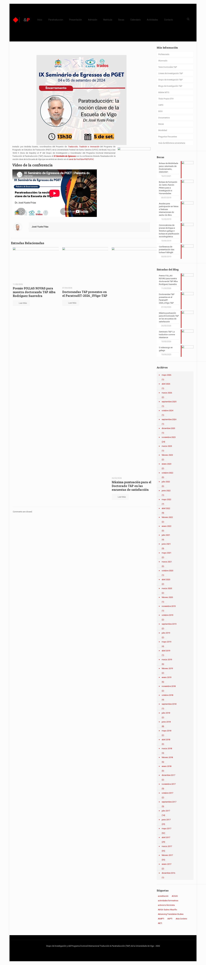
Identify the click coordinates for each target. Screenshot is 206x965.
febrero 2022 (167, 517)
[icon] (104, 950)
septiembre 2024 (169, 419)
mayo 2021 (166, 553)
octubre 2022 (167, 473)
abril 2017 (166, 837)
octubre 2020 (167, 570)
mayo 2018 (166, 731)
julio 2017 (166, 811)
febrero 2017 (167, 855)
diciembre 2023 (168, 428)
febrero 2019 (167, 668)
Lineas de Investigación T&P (170, 73)
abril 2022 (166, 508)
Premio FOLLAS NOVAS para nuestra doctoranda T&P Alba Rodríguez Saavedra (34, 292)
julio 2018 (166, 713)
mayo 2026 (166, 375)
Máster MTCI (163, 92)
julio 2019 (166, 633)
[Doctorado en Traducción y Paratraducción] (21, 20)
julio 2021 (166, 535)
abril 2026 (166, 384)
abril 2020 (166, 579)
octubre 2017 (167, 793)
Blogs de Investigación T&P (170, 86)
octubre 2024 (167, 410)
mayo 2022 (166, 499)
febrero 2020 (167, 597)
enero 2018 (166, 766)
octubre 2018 (167, 695)
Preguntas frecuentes (167, 137)
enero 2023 (166, 464)
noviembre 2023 (169, 437)
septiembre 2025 (169, 402)
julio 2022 (166, 482)
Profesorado (163, 54)
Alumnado (162, 61)
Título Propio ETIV (166, 99)
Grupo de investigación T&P (170, 80)
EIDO (160, 111)
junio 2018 (166, 722)
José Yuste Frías (40, 226)
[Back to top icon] (191, 959)
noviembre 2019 (169, 606)
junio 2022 (166, 490)
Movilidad (162, 130)
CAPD (160, 105)
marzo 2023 (167, 446)
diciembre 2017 (168, 775)
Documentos (164, 118)
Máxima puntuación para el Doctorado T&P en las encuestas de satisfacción (131, 486)
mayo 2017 (166, 828)
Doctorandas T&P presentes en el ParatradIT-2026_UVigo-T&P (84, 294)
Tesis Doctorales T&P (167, 67)
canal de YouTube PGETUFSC (81, 159)
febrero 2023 (167, 455)
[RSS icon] (108, 950)
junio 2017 (166, 819)
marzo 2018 (167, 748)
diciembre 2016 (168, 873)
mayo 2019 (166, 642)
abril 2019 (166, 651)
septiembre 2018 (169, 704)
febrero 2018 (167, 757)
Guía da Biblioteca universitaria (171, 143)
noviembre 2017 (169, 784)
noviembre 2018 (169, 686)
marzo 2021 (167, 562)
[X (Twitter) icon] (101, 950)
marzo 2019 (167, 659)
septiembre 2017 (169, 802)
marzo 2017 (167, 846)
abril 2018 (166, 739)
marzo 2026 (167, 393)
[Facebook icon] (98, 950)
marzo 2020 (167, 588)
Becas (161, 124)
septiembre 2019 (169, 624)
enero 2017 (166, 864)
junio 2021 (166, 544)
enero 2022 (166, 526)
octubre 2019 (167, 615)
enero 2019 (166, 677)
